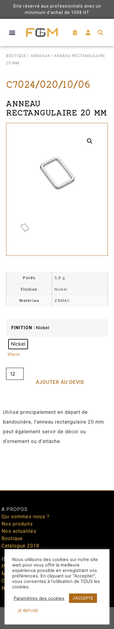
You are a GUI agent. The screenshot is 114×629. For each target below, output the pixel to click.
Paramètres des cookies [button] (39, 598)
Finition (21, 328)
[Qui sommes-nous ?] (57, 516)
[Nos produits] (57, 524)
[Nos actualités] (57, 531)
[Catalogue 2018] (57, 546)
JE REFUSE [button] (27, 610)
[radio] (18, 344)
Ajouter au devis (60, 382)
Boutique (16, 56)
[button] (12, 32)
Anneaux (40, 56)
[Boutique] (57, 538)
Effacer (14, 354)
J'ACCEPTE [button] (83, 598)
